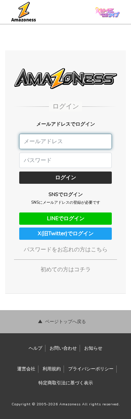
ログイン (65, 177)
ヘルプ (35, 348)
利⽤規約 (52, 369)
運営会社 (26, 369)
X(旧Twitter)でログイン (66, 233)
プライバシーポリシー (91, 369)
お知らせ (93, 348)
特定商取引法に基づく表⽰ (65, 383)
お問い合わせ (63, 348)
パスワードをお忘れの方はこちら (66, 249)
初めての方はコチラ (66, 269)
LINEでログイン (66, 218)
